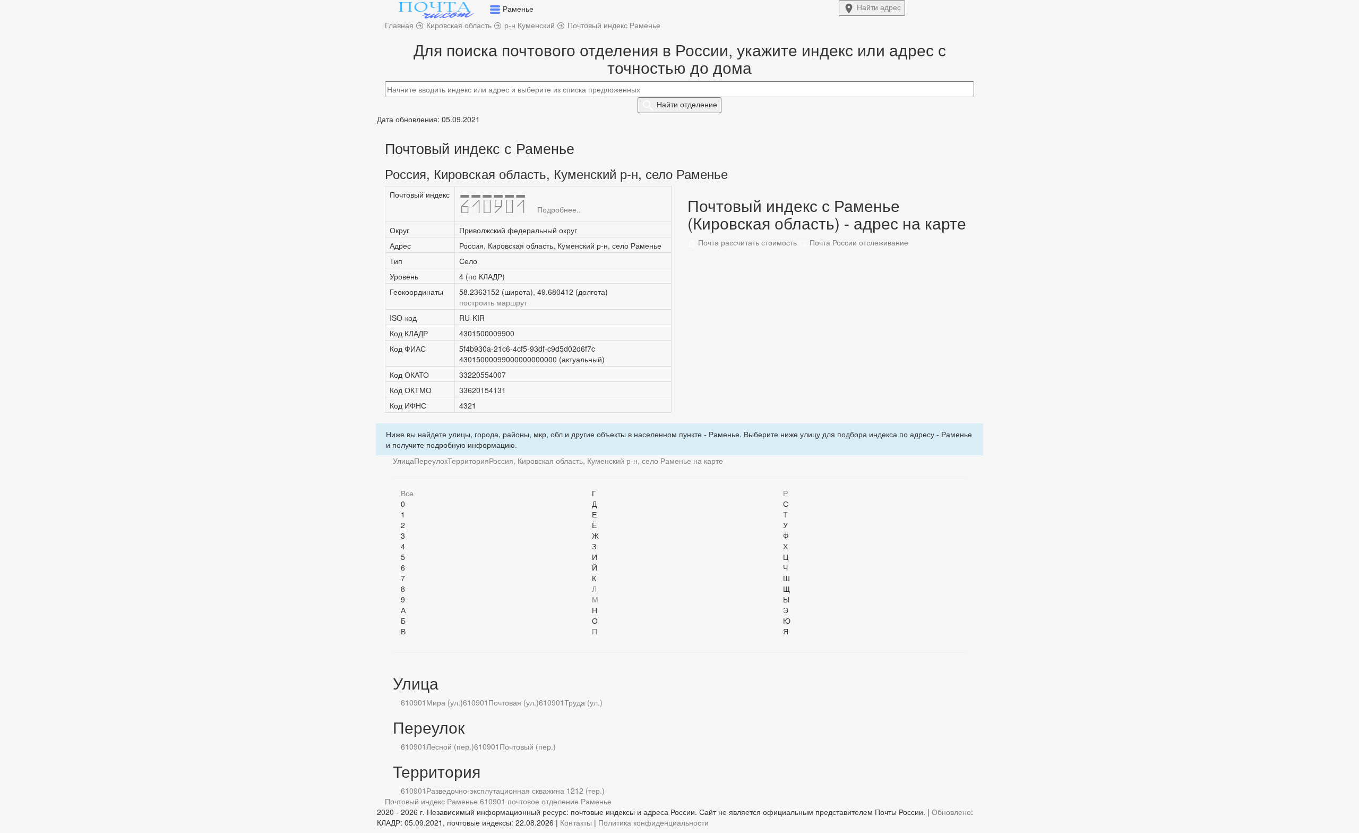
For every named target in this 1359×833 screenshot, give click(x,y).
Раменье (596, 801)
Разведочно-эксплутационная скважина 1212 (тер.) (515, 790)
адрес (879, 7)
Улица (403, 460)
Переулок (431, 460)
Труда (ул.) (583, 702)
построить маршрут (493, 302)
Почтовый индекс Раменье (431, 801)
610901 (413, 702)
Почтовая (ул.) (513, 702)
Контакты (576, 822)
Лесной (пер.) (450, 746)
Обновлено (951, 811)
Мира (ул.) (444, 702)
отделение (687, 104)
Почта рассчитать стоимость (746, 242)
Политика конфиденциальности (653, 822)
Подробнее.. (559, 209)
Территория (468, 460)
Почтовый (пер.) (528, 746)
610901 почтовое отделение (529, 801)
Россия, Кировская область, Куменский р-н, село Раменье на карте (606, 460)
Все (407, 493)
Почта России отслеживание (857, 242)
